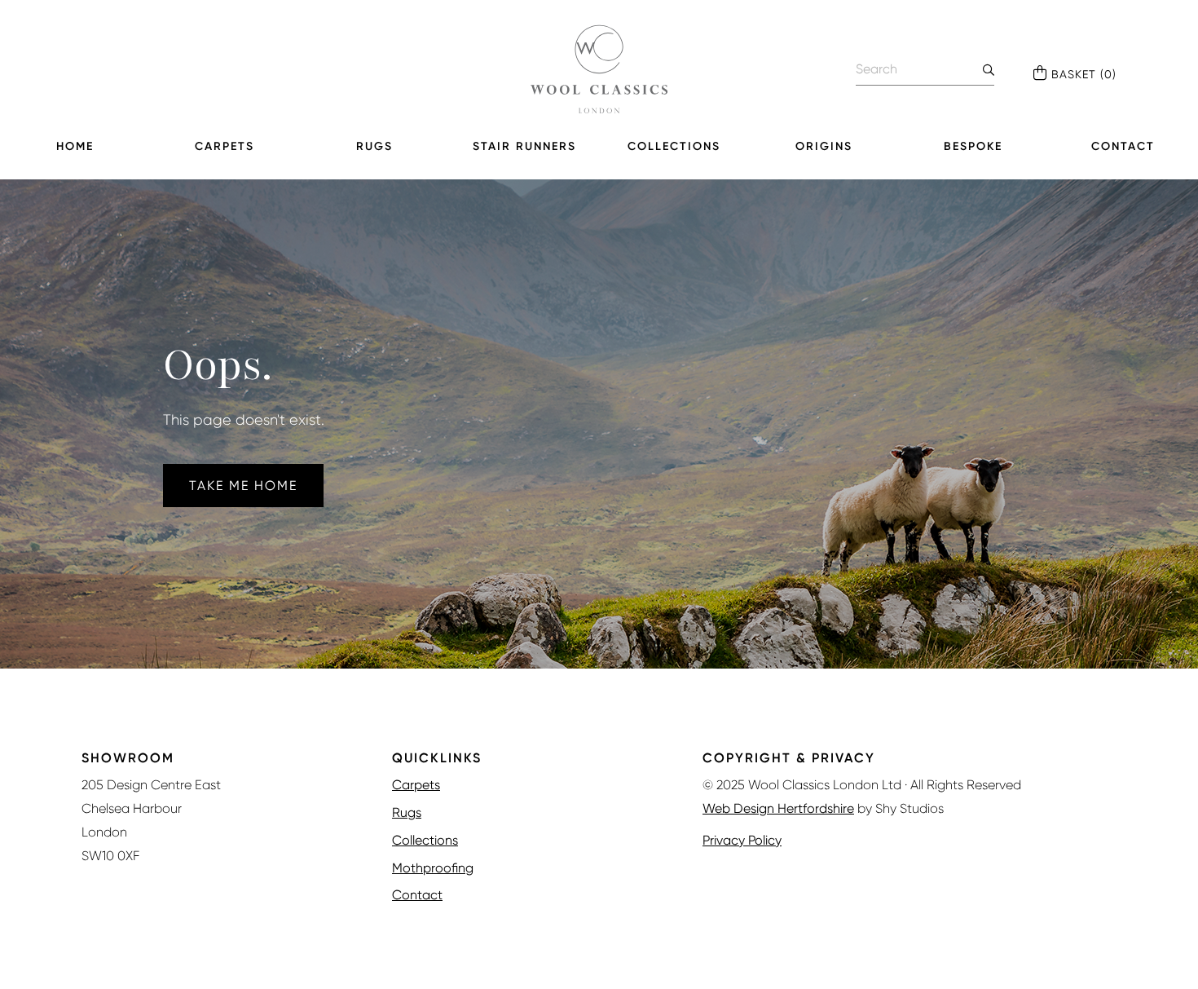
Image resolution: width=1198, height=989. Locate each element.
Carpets (224, 146)
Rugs (374, 146)
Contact (1123, 146)
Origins (823, 146)
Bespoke (973, 146)
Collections (674, 146)
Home (75, 146)
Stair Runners (524, 146)
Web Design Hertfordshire (778, 808)
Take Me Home (243, 485)
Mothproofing (432, 868)
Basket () (1084, 74)
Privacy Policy (742, 840)
